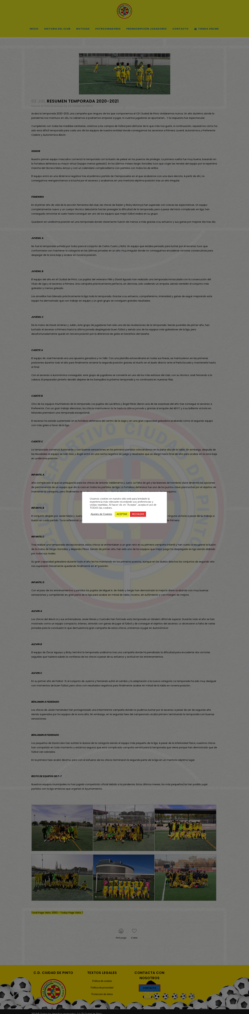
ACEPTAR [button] (122, 514)
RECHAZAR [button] (138, 514)
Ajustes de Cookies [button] (101, 514)
